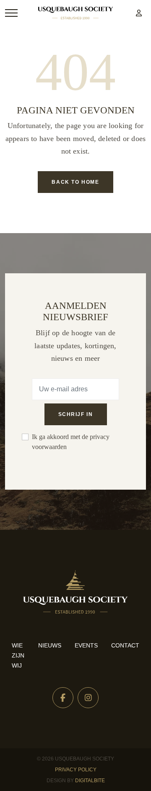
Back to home (75, 182)
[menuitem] (139, 13)
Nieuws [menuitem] (49, 645)
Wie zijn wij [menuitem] (18, 655)
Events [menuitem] (86, 645)
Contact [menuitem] (125, 645)
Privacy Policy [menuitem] (75, 770)
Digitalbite (90, 780)
